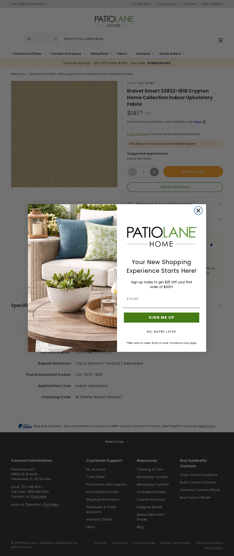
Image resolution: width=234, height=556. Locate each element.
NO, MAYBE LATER (161, 332)
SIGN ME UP (161, 317)
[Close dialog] (198, 210)
